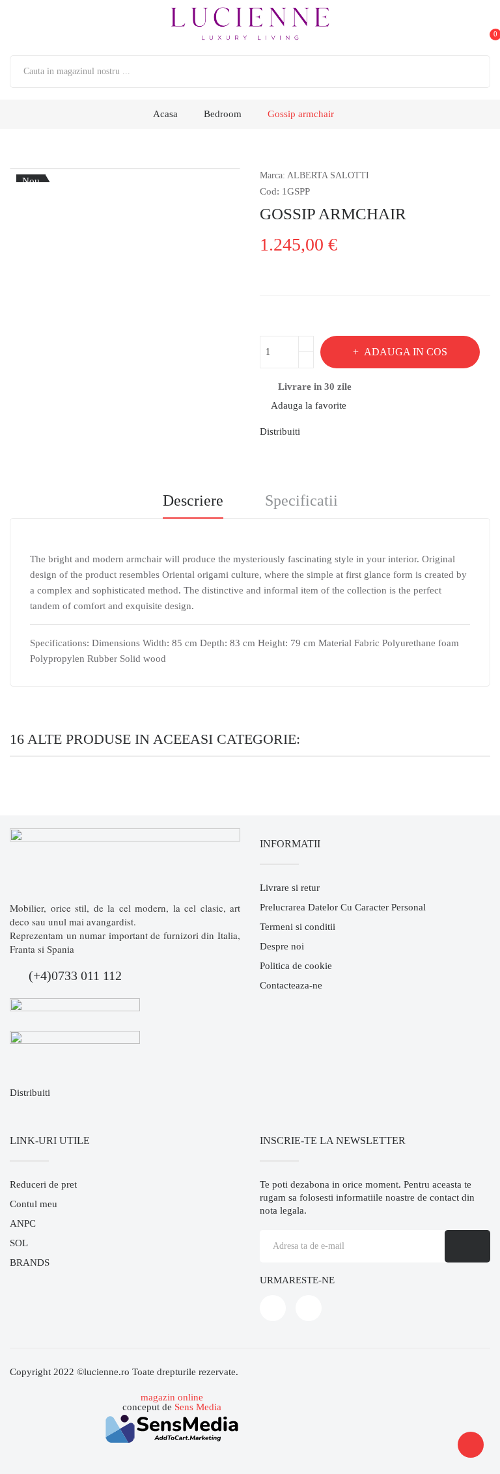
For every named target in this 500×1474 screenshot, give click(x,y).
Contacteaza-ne (291, 985)
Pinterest (384, 431)
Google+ (362, 431)
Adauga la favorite (308, 405)
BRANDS (29, 1262)
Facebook (273, 1308)
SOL (19, 1243)
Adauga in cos (405, 351)
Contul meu (33, 1204)
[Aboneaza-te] (467, 1246)
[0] (483, 24)
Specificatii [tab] (301, 501)
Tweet (340, 431)
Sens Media (197, 1407)
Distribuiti (318, 431)
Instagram (309, 1308)
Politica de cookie (296, 966)
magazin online (172, 1397)
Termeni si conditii (297, 926)
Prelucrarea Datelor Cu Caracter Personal (343, 907)
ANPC (23, 1223)
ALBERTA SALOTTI (328, 175)
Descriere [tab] (193, 501)
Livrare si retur (290, 887)
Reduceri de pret (43, 1184)
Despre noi (282, 946)
